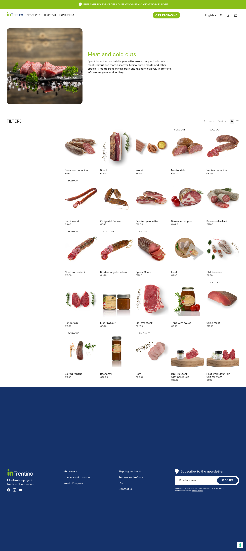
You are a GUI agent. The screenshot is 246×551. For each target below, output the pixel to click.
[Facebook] (9, 490)
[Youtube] (20, 490)
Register (227, 480)
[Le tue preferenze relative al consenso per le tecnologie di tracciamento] (240, 545)
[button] (222, 121)
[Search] (221, 15)
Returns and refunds (131, 477)
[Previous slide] (104, 197)
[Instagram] (15, 490)
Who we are (70, 471)
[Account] (228, 15)
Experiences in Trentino (77, 477)
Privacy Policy (197, 490)
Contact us (126, 489)
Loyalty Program (73, 483)
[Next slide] (129, 197)
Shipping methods (130, 471)
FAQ (121, 483)
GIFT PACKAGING (166, 15)
